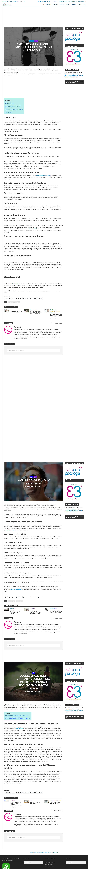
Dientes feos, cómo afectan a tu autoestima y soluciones (44, 852)
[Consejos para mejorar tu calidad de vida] (6, 310)
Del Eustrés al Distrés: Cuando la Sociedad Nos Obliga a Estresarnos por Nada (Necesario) (15, 805)
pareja (14, 302)
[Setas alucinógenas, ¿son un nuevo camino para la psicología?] (26, 310)
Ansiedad (52, 608)
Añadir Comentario (30, 53)
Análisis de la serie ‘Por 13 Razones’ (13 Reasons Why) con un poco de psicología (56, 316)
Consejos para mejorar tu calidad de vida (16, 312)
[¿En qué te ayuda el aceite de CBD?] (26, 801)
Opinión (51, 312)
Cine (51, 309)
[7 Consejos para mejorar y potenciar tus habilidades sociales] (6, 609)
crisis (14, 600)
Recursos (62, 4)
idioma (9, 302)
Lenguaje (31, 40)
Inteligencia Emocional (55, 311)
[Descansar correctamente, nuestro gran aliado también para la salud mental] (26, 609)
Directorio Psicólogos (80, 1)
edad (17, 600)
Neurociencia (32, 309)
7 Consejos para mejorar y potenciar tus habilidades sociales (15, 612)
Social (36, 40)
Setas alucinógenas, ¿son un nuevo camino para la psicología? (35, 312)
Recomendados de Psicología (71, 75)
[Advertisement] (44, 18)
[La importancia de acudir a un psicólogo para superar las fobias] (46, 609)
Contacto (80, 4)
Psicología (48, 4)
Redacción (38, 53)
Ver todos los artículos (57, 323)
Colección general (74, 76)
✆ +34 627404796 (71, 1)
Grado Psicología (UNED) (72, 74)
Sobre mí (74, 4)
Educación (54, 309)
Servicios (55, 4)
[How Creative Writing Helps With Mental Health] (46, 801)
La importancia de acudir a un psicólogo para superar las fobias (56, 611)
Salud (18, 302)
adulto (9, 600)
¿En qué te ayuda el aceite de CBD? (35, 803)
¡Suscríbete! (55, 1)
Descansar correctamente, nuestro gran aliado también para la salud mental (35, 612)
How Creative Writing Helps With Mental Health (56, 803)
